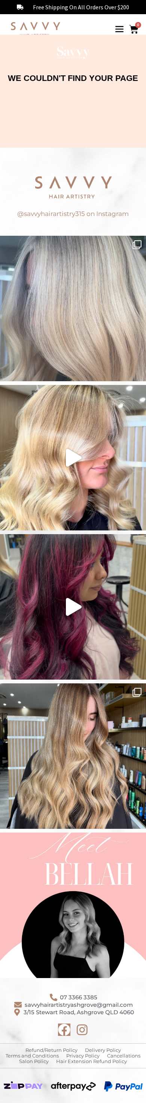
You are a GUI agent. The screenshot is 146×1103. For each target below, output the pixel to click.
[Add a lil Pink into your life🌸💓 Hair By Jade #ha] (73, 607)
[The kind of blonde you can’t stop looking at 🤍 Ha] (73, 457)
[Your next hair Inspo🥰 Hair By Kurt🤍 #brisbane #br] (73, 756)
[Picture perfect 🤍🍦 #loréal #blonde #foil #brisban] (73, 308)
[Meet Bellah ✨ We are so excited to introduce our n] (73, 905)
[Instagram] (82, 1030)
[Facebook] (64, 1030)
